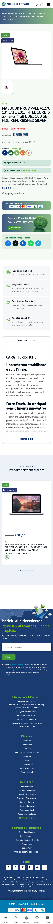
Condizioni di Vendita (27, 832)
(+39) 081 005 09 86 (28, 711)
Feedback (27, 756)
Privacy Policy (27, 844)
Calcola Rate (16, 227)
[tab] (7, 87)
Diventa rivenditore (27, 768)
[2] (23, 570)
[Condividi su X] (15, 243)
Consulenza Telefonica (27, 814)
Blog (27, 760)
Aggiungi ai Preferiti (14, 193)
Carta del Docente (27, 802)
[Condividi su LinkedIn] (23, 243)
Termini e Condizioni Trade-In (27, 840)
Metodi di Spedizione (27, 790)
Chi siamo (27, 741)
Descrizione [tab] (22, 340)
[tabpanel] (26, 55)
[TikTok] (44, 867)
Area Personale (27, 786)
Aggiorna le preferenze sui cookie (27, 852)
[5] (30, 570)
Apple (7, 542)
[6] (32, 570)
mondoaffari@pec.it (28, 719)
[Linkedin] (30, 867)
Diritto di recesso (27, 836)
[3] (25, 570)
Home (4, 13)
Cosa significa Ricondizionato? (27, 752)
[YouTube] (37, 867)
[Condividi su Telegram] (38, 243)
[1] (20, 570)
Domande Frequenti (27, 806)
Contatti (27, 748)
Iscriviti (8, 657)
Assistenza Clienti (27, 810)
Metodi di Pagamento (27, 794)
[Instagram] (15, 867)
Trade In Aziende (27, 772)
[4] (27, 570)
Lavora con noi (27, 764)
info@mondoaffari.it (28, 715)
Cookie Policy (27, 848)
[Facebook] (8, 867)
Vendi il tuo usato (28, 818)
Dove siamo (27, 744)
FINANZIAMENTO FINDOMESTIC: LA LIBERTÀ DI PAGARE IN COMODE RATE (26, 878)
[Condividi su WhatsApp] (31, 243)
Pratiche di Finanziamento (27, 798)
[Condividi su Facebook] (8, 243)
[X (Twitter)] (22, 867)
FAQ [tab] (34, 340)
